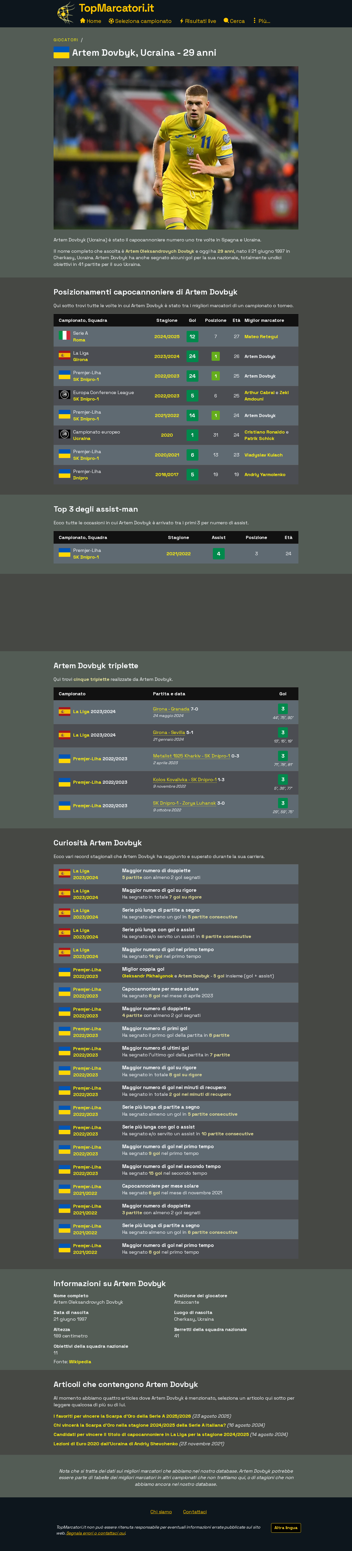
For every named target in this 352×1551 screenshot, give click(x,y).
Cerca (237, 21)
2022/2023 (167, 376)
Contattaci (195, 1512)
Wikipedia (80, 1362)
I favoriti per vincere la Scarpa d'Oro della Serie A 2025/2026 (122, 1416)
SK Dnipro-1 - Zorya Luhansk (184, 803)
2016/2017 (167, 474)
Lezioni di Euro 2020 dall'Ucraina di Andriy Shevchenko (116, 1444)
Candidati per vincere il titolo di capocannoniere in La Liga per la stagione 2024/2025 (151, 1434)
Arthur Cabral (260, 392)
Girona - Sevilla (169, 732)
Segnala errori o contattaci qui (95, 1533)
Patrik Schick (259, 438)
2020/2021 (167, 455)
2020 (167, 435)
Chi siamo (161, 1512)
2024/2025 (166, 336)
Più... (263, 21)
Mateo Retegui (261, 336)
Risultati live (200, 21)
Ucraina (81, 438)
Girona (80, 359)
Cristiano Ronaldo (265, 432)
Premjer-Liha (100, 759)
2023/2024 (166, 356)
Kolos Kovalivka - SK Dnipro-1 (184, 779)
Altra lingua (286, 1527)
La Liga (94, 711)
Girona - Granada (171, 709)
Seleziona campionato (143, 21)
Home (93, 21)
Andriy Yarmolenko (265, 474)
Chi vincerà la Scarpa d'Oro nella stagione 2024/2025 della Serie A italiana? (140, 1425)
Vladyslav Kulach (264, 455)
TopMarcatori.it (116, 8)
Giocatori (66, 40)
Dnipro (80, 478)
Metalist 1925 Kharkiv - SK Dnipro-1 (191, 756)
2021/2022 (167, 415)
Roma (79, 340)
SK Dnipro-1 (86, 379)
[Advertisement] (176, 612)
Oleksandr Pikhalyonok (147, 976)
